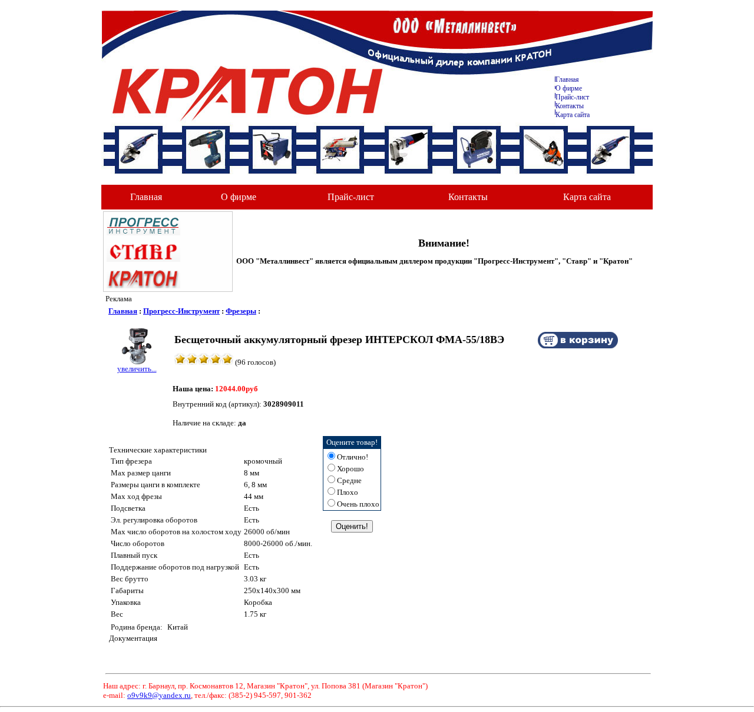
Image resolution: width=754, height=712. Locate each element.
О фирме (238, 197)
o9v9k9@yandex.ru (159, 695)
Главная (567, 79)
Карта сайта (572, 115)
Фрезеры (241, 311)
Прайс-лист (572, 97)
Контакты (569, 106)
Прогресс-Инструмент (181, 311)
